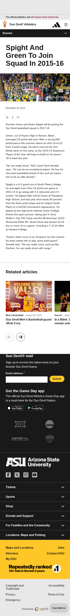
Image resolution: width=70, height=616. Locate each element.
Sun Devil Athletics (23, 24)
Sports (10, 496)
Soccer (58, 315)
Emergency (20, 600)
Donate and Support (19, 515)
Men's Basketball (14, 315)
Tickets (11, 487)
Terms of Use (56, 594)
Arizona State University (46, 17)
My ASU (20, 558)
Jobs (61, 547)
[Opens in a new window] (35, 568)
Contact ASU (55, 553)
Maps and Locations (20, 547)
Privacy (20, 594)
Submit (57, 378)
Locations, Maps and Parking (25, 534)
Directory (20, 553)
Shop (9, 506)
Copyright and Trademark (20, 587)
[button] (20, 337)
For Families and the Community (28, 525)
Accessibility (56, 585)
